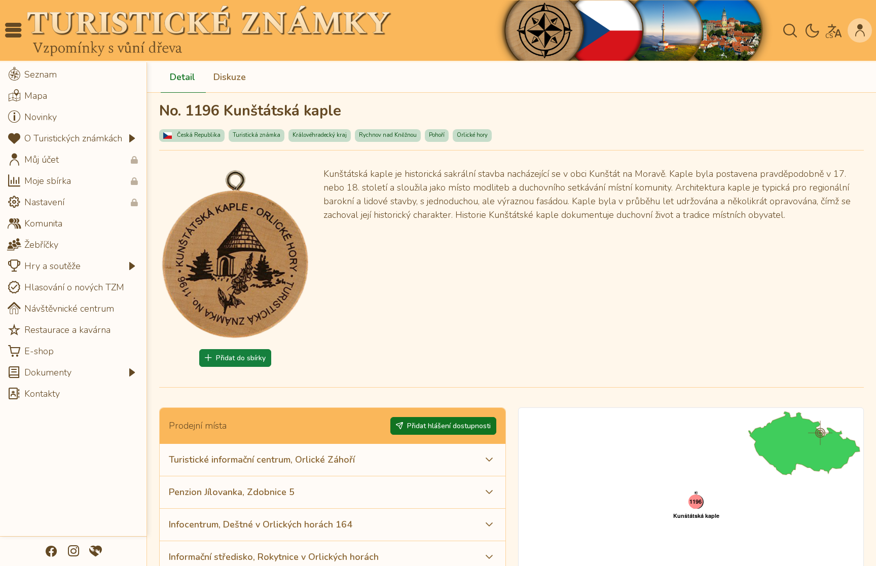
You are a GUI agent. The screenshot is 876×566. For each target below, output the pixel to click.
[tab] (182, 77)
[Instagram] (73, 551)
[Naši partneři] (95, 551)
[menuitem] (73, 74)
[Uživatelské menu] (860, 30)
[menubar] (73, 234)
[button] (13, 30)
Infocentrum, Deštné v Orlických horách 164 (260, 524)
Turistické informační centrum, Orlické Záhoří (262, 460)
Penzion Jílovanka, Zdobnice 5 (232, 492)
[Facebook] (51, 551)
